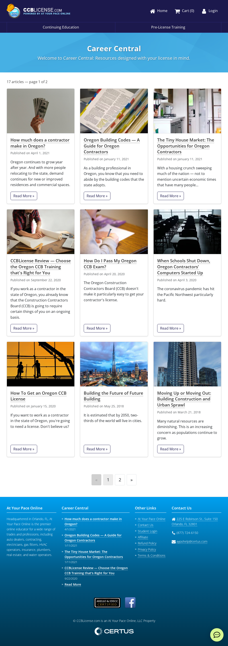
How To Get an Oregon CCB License (38, 396)
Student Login (147, 531)
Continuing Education (61, 27)
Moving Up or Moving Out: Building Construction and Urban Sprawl (184, 399)
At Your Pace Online (151, 519)
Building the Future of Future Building (113, 396)
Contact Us (145, 525)
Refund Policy (147, 543)
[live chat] (217, 635)
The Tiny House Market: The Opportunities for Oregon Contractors (185, 146)
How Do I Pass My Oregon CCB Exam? (110, 264)
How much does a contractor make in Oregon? (39, 143)
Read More (73, 584)
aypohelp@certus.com (192, 541)
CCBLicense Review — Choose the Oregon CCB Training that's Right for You (40, 267)
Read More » (23, 195)
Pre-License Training (168, 27)
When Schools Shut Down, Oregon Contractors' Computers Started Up (183, 267)
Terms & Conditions (151, 555)
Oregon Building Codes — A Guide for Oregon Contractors (112, 146)
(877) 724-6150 (187, 533)
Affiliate (143, 537)
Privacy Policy (147, 549)
